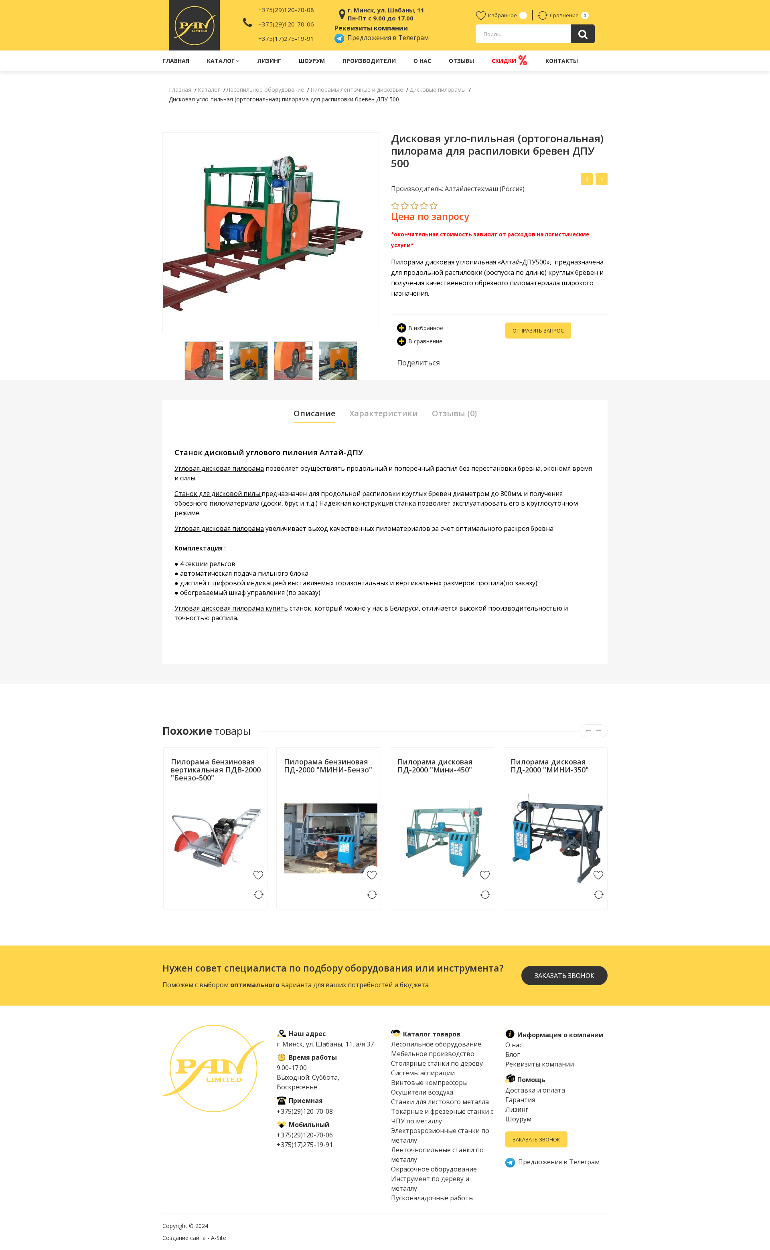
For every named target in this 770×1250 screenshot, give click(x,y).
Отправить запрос (538, 330)
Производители (369, 61)
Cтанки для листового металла (440, 1101)
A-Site (218, 1238)
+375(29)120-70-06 (286, 24)
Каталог (221, 61)
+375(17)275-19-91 (286, 38)
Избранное (502, 15)
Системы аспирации (423, 1073)
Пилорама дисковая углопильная (443, 262)
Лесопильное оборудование (436, 1044)
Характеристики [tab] (383, 413)
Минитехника (189, 787)
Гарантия (520, 1099)
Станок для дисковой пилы (217, 493)
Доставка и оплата (535, 1090)
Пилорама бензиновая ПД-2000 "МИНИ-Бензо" (328, 766)
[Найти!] (583, 33)
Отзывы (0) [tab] (454, 413)
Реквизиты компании (539, 1064)
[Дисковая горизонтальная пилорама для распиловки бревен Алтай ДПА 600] (587, 179)
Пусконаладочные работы (432, 1198)
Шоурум (312, 61)
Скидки (505, 61)
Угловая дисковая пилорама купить (231, 608)
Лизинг (269, 61)
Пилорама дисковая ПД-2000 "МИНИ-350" (550, 766)
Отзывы (461, 61)
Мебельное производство (432, 1053)
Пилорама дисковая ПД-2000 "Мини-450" (435, 766)
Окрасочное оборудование (434, 1169)
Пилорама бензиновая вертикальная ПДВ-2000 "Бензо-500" (216, 770)
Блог (512, 1054)
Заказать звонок (536, 1139)
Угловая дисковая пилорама (219, 468)
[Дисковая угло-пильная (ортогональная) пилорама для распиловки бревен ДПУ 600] (602, 179)
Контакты (561, 61)
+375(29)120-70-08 (286, 10)
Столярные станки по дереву (437, 1063)
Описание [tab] (314, 413)
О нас (422, 61)
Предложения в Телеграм (386, 37)
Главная (175, 61)
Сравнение (564, 15)
